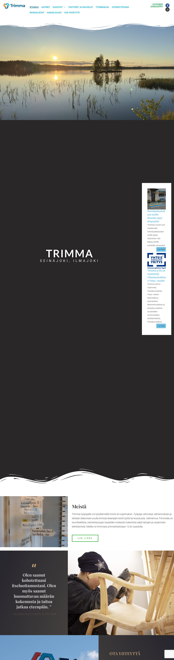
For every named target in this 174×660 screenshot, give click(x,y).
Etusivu (34, 7)
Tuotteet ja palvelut (80, 7)
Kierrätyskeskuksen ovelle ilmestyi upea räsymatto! (156, 216)
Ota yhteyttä (72, 12)
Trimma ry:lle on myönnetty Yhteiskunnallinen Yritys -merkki (156, 275)
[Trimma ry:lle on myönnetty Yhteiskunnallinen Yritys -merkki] (156, 260)
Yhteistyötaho (120, 7)
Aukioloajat (54, 12)
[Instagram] (167, 9)
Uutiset (45, 7)
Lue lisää (161, 249)
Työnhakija (102, 7)
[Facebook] (167, 5)
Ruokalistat (37, 12)
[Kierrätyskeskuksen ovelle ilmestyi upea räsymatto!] (156, 198)
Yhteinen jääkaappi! (156, 5)
